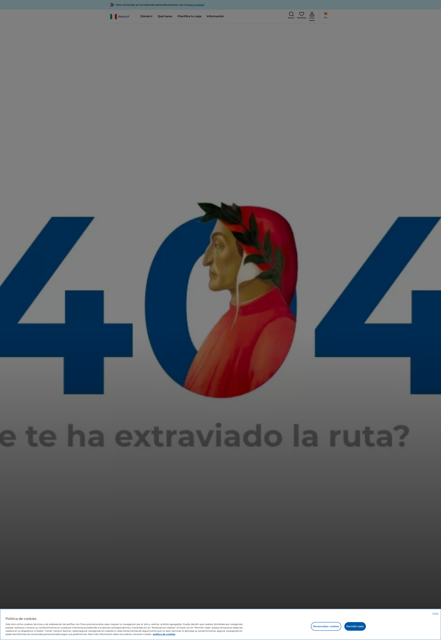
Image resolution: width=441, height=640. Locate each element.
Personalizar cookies (326, 626)
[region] (220, 624)
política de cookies (164, 634)
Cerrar (435, 613)
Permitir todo (355, 626)
